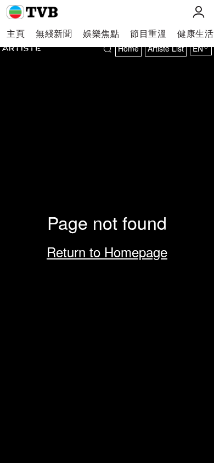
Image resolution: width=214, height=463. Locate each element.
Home (128, 48)
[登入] (198, 12)
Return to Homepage (107, 251)
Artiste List (166, 48)
